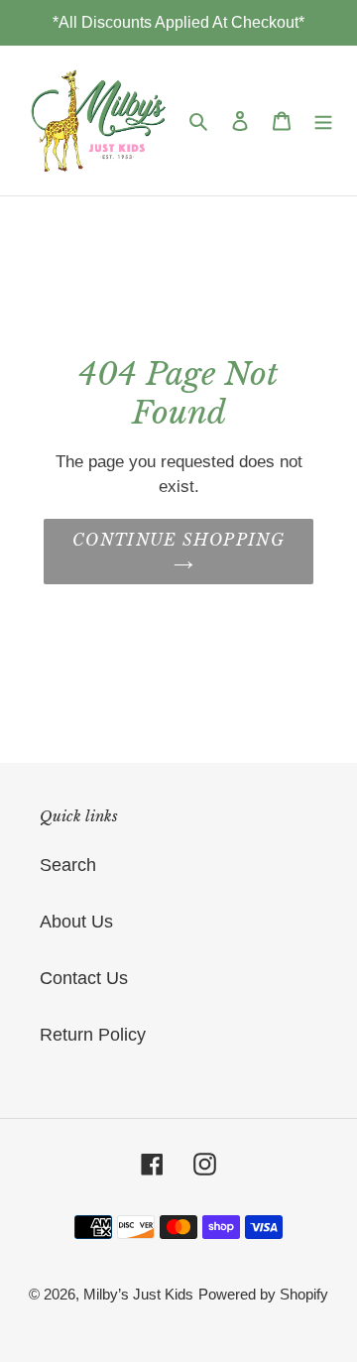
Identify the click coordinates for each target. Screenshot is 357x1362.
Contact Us (84, 978)
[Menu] (323, 120)
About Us (76, 921)
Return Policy (93, 1035)
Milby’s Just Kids (138, 1294)
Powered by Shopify (263, 1294)
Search (68, 865)
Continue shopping (178, 540)
